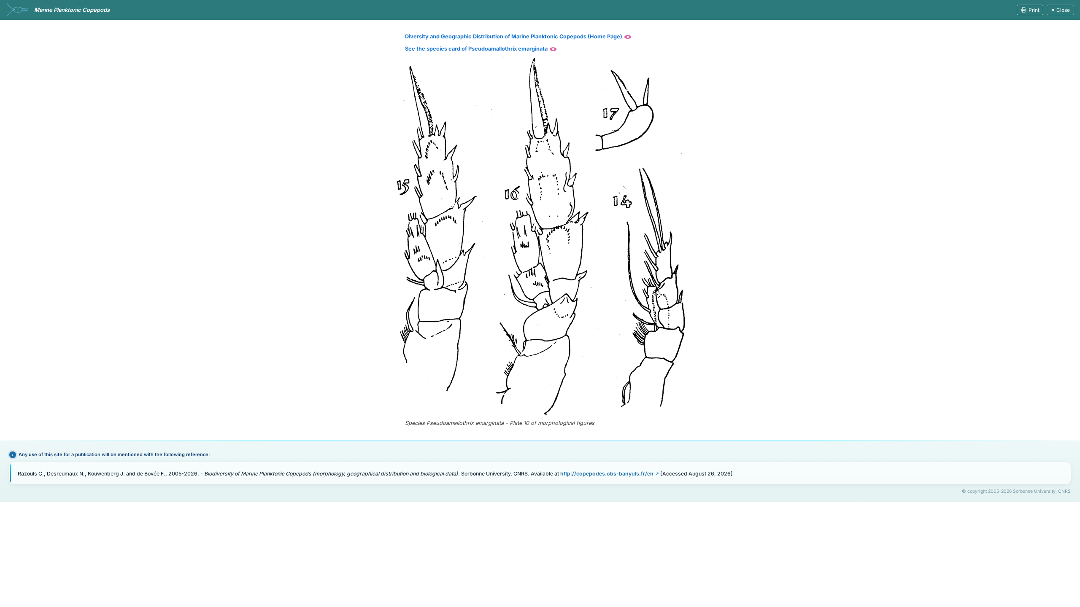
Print (1034, 10)
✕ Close (1060, 10)
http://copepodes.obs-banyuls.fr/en (606, 473)
